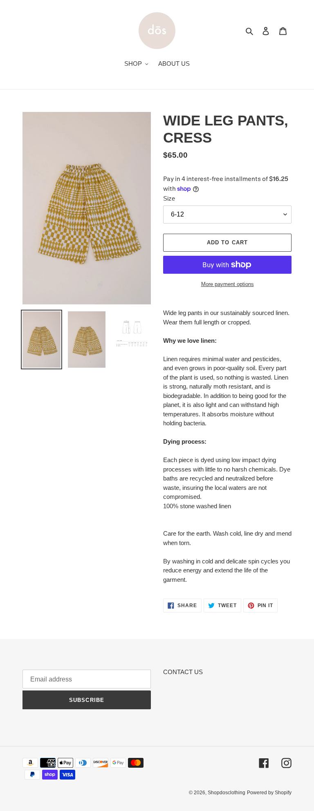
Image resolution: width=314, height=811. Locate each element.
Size (169, 198)
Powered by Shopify (269, 792)
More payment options (227, 284)
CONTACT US (183, 671)
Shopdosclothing (226, 792)
